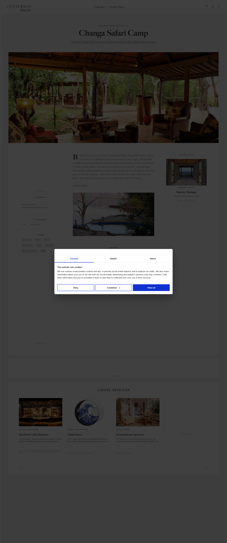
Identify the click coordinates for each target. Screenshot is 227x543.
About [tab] (153, 258)
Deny (75, 288)
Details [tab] (113, 258)
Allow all (151, 288)
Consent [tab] (74, 258)
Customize (112, 288)
